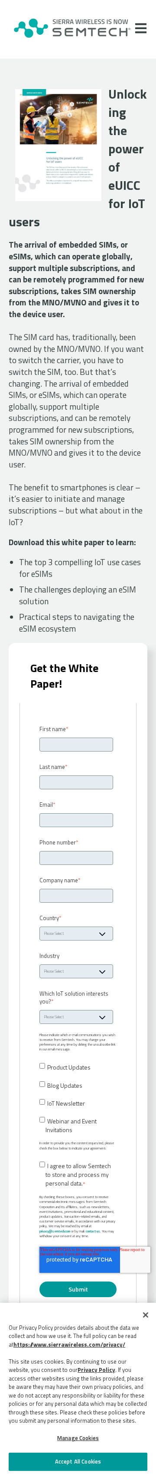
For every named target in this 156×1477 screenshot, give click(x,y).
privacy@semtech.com (54, 1231)
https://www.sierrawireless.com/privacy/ (69, 1344)
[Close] (145, 1315)
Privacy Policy (96, 1369)
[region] (78, 1390)
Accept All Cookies (78, 1461)
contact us (93, 1231)
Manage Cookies (78, 1438)
